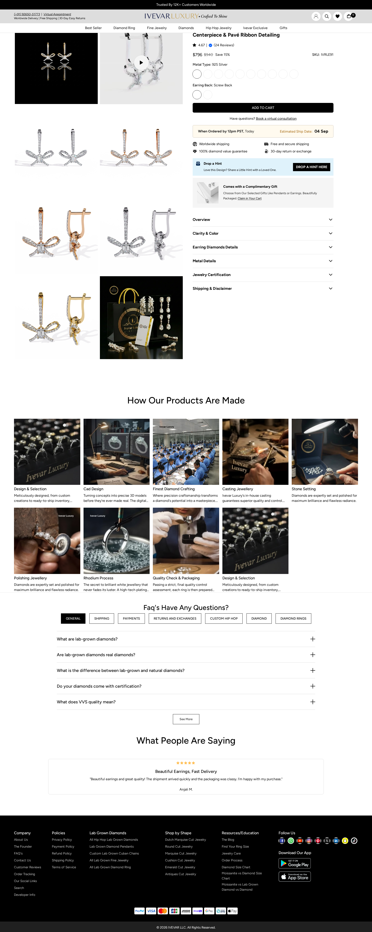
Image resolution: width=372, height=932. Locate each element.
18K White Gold (272, 74)
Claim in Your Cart (250, 198)
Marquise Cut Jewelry (181, 853)
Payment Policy (63, 846)
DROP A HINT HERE (311, 167)
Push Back (207, 94)
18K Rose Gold (294, 74)
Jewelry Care (231, 853)
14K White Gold (240, 74)
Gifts (283, 28)
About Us (21, 840)
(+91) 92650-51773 (27, 14)
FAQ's (18, 853)
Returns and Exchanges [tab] (175, 618)
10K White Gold (207, 74)
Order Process (232, 860)
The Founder (23, 846)
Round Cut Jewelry (179, 846)
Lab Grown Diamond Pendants (112, 846)
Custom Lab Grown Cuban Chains (114, 853)
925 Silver (197, 74)
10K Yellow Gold (218, 74)
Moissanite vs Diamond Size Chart (242, 875)
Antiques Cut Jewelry (180, 874)
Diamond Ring (124, 28)
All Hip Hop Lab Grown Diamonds (114, 840)
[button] (195, 45)
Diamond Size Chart (236, 867)
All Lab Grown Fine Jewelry (109, 860)
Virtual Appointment (57, 14)
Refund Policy (62, 853)
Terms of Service (64, 867)
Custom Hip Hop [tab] (224, 618)
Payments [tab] (131, 618)
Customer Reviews (27, 867)
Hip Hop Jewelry (218, 28)
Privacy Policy (62, 840)
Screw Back (197, 94)
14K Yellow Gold (250, 74)
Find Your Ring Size (235, 846)
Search (19, 888)
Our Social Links (25, 881)
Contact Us (22, 860)
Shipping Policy (63, 860)
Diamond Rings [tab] (293, 618)
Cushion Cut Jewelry (180, 860)
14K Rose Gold (261, 74)
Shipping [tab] (101, 618)
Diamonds (186, 28)
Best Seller (93, 28)
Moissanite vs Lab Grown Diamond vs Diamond (240, 887)
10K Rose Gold (229, 74)
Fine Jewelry (157, 28)
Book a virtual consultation (276, 118)
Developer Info (24, 895)
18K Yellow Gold (283, 74)
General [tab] (73, 618)
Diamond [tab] (259, 618)
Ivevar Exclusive (255, 28)
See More (186, 719)
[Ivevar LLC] (186, 16)
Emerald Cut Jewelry (180, 867)
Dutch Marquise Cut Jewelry (185, 840)
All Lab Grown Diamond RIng (110, 867)
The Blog (228, 840)
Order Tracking (24, 874)
